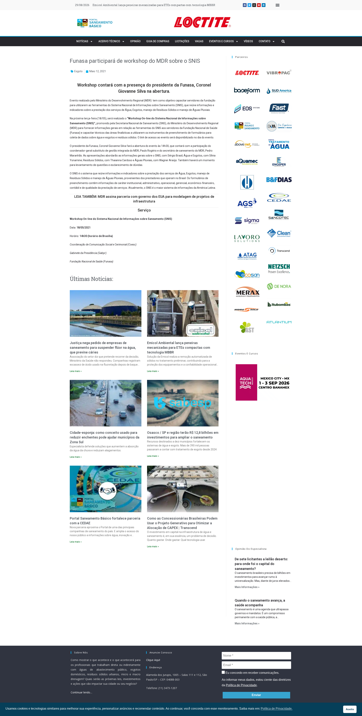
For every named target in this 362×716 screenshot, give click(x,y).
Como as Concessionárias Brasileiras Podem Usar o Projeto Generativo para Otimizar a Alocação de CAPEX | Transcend (182, 523)
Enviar (256, 695)
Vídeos (248, 41)
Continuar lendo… (81, 692)
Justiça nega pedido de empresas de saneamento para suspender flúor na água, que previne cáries (103, 347)
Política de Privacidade (241, 685)
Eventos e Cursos (221, 41)
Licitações (182, 41)
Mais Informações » (247, 587)
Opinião (135, 41)
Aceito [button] (350, 709)
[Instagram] (254, 5)
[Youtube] (259, 5)
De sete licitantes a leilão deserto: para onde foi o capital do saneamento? (261, 563)
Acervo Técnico (109, 41)
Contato (264, 41)
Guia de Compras (157, 41)
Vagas (199, 41)
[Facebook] (245, 5)
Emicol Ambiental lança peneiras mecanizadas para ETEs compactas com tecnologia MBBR (154, 5)
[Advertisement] (144, 583)
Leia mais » (76, 371)
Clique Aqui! (153, 660)
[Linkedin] (263, 5)
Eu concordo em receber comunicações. (252, 672)
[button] (277, 5)
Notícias (82, 41)
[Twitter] (249, 5)
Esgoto (78, 71)
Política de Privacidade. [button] (276, 708)
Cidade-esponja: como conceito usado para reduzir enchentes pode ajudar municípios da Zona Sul (104, 437)
